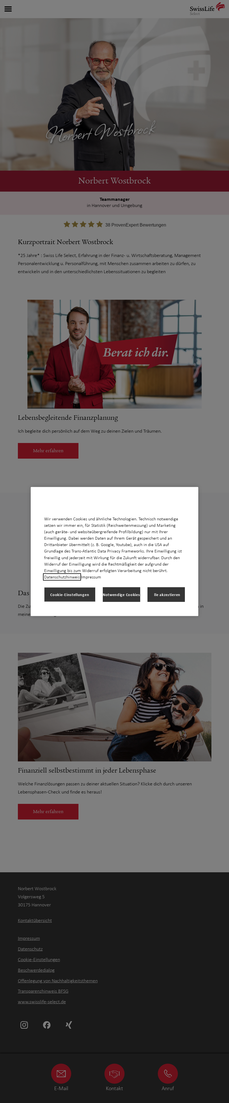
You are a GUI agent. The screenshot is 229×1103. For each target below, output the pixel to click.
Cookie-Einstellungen (69, 594)
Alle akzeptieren (166, 594)
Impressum (91, 577)
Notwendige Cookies (121, 594)
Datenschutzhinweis (62, 577)
